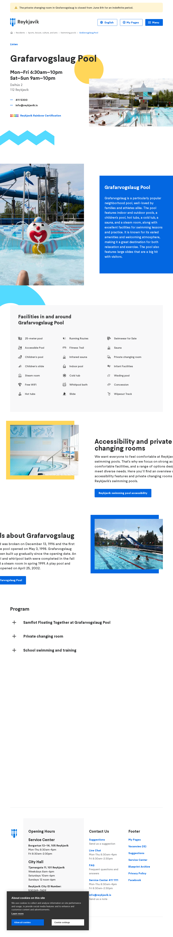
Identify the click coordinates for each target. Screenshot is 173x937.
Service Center (137, 859)
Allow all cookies (22, 922)
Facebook (134, 880)
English (109, 22)
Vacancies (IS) (137, 846)
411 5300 (22, 99)
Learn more (17, 913)
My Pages (133, 22)
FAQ (103, 869)
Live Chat (103, 854)
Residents (20, 32)
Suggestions (102, 841)
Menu (155, 22)
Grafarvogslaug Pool (88, 32)
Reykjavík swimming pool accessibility (123, 493)
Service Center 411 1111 (103, 884)
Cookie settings (62, 922)
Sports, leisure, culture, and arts (43, 32)
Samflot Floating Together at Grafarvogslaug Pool (66, 622)
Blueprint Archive (139, 866)
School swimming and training (49, 650)
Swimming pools (68, 32)
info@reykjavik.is (27, 105)
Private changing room (43, 636)
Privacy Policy (137, 873)
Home (11, 32)
